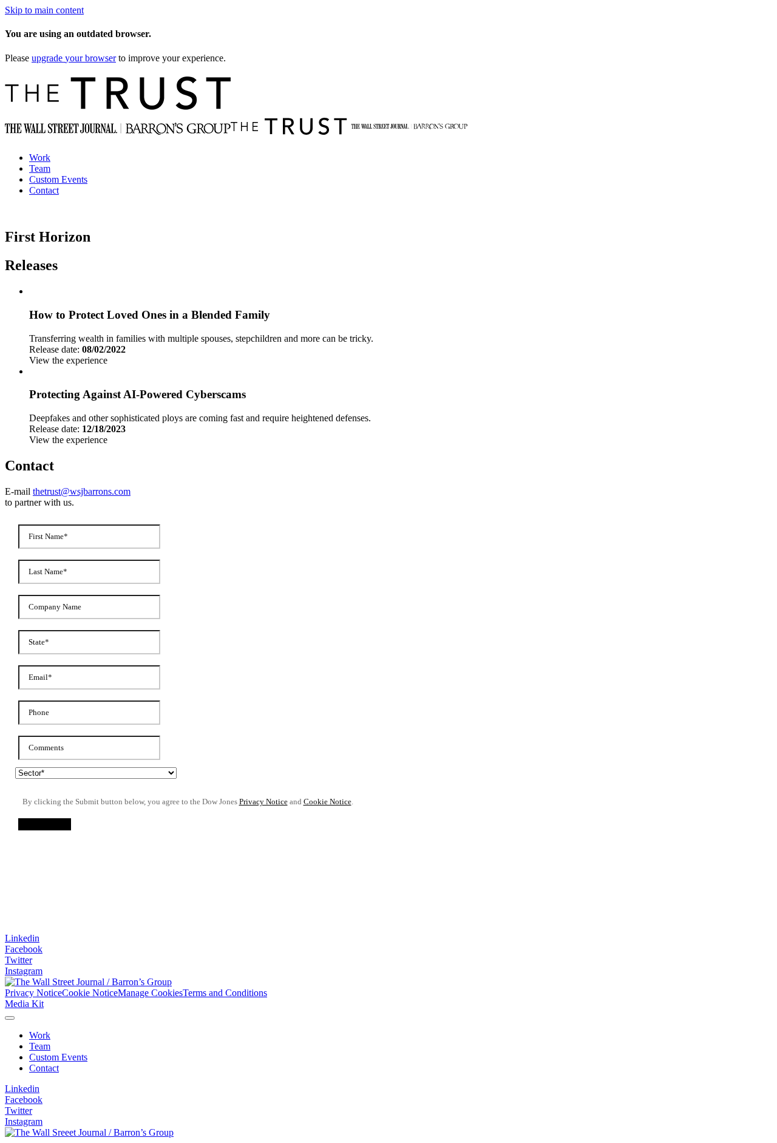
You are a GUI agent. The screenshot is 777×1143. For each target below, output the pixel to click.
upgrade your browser (74, 58)
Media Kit (24, 1004)
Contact (44, 190)
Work (39, 157)
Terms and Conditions (225, 993)
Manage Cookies (150, 993)
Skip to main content (44, 10)
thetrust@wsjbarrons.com (82, 491)
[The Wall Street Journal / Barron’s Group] (88, 982)
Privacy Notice (33, 993)
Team (39, 168)
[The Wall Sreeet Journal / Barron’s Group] (89, 1132)
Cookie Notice (90, 993)
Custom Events (58, 179)
